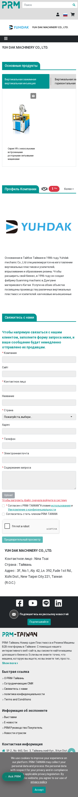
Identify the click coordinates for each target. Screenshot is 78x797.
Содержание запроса (16, 467)
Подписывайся (39, 621)
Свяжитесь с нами (15, 688)
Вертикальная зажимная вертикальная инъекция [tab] (20, 81)
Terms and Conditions (17, 699)
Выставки (10, 717)
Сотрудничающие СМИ (18, 683)
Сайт (5, 367)
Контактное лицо (14, 381)
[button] (6, 39)
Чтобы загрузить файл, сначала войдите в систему (34, 500)
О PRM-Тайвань (14, 678)
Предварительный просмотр (22, 539)
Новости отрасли (15, 733)
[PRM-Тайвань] (11, 5)
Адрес (6, 424)
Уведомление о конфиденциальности (32, 509)
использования (61, 505)
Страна (7, 410)
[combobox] (39, 417)
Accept (39, 789)
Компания (9, 352)
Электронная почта (15, 453)
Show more (9, 663)
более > (69, 188)
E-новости (10, 722)
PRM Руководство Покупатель (23, 727)
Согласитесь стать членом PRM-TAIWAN (31, 513)
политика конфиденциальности (24, 694)
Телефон (9, 438)
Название (8, 396)
